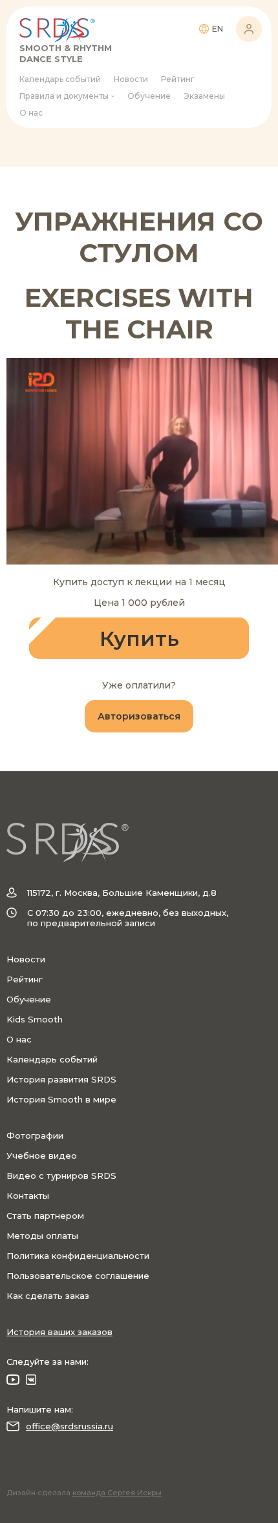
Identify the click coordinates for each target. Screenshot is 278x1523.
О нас (31, 113)
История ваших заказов (59, 1332)
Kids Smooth (34, 1019)
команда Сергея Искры (117, 1492)
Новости (131, 79)
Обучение (149, 96)
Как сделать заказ (47, 1295)
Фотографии (34, 1135)
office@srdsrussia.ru (69, 1426)
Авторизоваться (139, 716)
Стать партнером (45, 1215)
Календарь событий (60, 79)
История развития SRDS (61, 1079)
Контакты (27, 1195)
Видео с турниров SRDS (61, 1175)
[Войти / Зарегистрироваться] (249, 29)
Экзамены (204, 96)
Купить (139, 638)
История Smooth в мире (61, 1099)
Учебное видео (41, 1155)
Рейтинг (178, 79)
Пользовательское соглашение (77, 1275)
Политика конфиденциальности (77, 1255)
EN (217, 29)
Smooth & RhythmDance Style (65, 53)
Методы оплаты (42, 1235)
